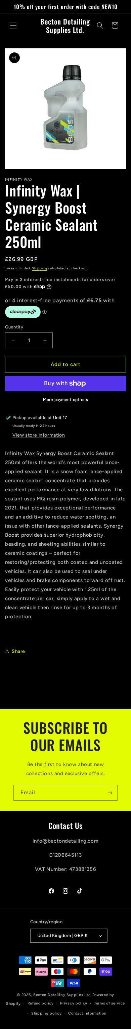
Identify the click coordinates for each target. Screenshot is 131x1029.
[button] (13, 25)
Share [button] (18, 651)
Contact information (87, 1013)
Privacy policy (73, 1003)
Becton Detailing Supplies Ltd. (62, 995)
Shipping (39, 268)
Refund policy (41, 1003)
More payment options (65, 399)
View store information (38, 435)
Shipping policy (46, 1013)
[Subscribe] (109, 793)
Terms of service (109, 1003)
